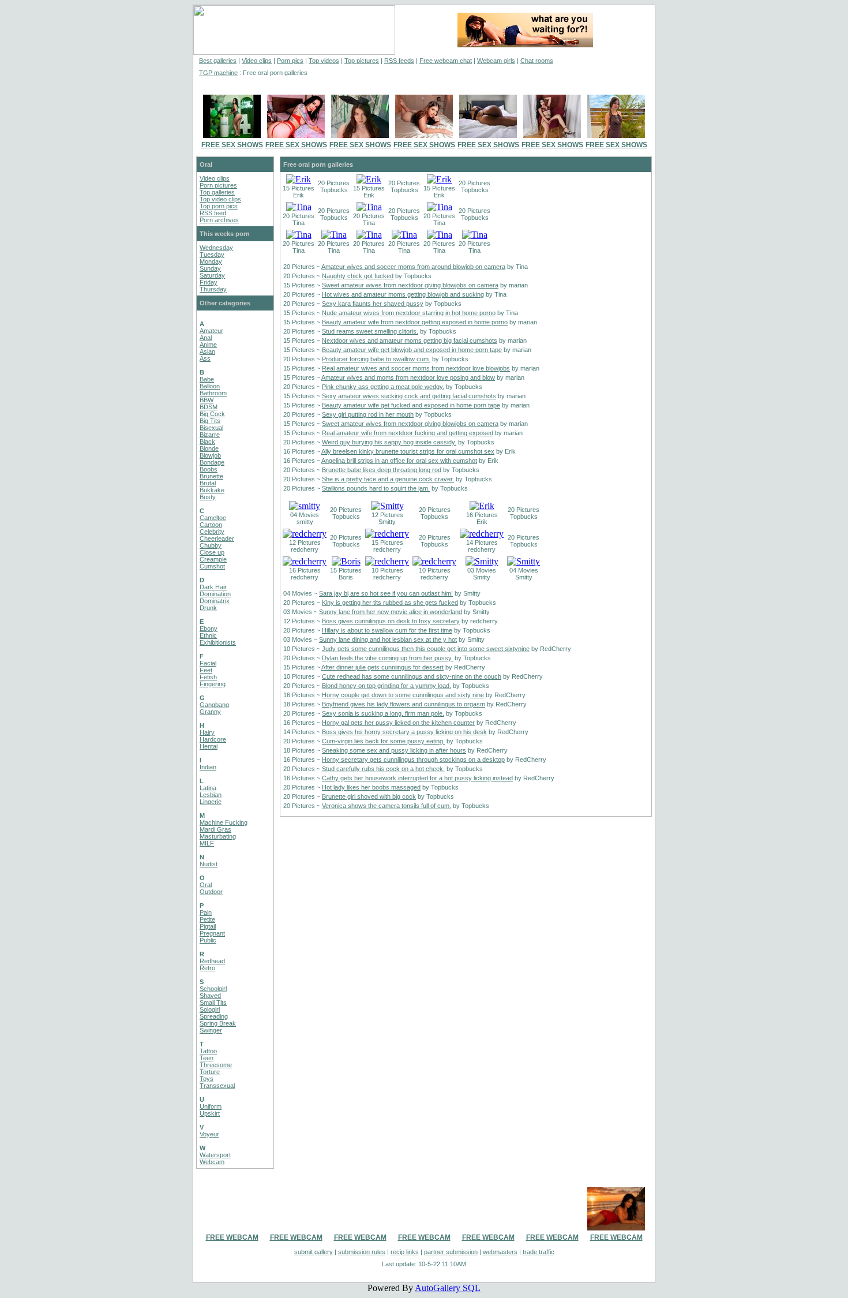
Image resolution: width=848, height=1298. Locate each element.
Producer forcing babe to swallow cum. (376, 359)
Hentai (208, 746)
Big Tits (210, 420)
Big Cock (212, 413)
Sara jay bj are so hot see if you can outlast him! (386, 593)
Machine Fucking (223, 822)
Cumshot (212, 566)
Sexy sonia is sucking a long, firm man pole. (383, 713)
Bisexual (211, 427)
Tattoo (208, 1051)
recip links (405, 1251)
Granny (210, 711)
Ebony (208, 628)
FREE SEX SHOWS (232, 145)
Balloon (210, 386)
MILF (207, 843)
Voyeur (209, 1134)
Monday (211, 261)
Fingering (213, 683)
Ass (205, 358)
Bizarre (210, 434)
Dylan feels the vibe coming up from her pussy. (387, 657)
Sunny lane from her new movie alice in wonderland (390, 611)
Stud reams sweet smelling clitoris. (370, 331)
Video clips (257, 60)
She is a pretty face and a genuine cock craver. (388, 479)
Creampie (213, 559)
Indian (208, 767)
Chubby (211, 545)
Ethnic (208, 635)
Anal (206, 337)
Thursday (213, 289)
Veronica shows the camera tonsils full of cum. (386, 805)
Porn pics (290, 60)
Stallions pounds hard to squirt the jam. (376, 488)
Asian (207, 351)
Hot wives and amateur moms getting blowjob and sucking (403, 294)
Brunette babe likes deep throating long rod (381, 469)
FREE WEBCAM (232, 1237)
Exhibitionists (218, 642)
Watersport (215, 1154)
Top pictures (361, 60)
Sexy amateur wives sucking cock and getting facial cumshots (409, 395)
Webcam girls (496, 60)
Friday (208, 282)
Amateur (211, 330)
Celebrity (212, 531)
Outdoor (211, 891)
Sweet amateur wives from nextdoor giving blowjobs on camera (410, 285)
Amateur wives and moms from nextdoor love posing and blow (408, 377)
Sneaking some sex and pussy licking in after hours (394, 750)
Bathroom (213, 393)
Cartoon (211, 524)
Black (207, 441)
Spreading (214, 1016)
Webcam (212, 1161)
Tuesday (212, 254)
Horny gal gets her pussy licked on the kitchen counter (398, 722)
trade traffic (538, 1251)
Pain (206, 912)
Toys (206, 1078)
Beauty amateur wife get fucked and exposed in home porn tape (411, 405)
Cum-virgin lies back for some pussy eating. (383, 741)
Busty (208, 496)
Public (208, 940)
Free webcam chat (445, 60)
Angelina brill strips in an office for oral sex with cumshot (399, 460)
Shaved (210, 995)
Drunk (208, 607)
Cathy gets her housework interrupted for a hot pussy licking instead (417, 778)
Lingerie (211, 801)
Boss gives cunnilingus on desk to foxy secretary (391, 621)
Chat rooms (536, 60)
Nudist (208, 864)
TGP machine (218, 72)
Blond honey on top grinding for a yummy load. (386, 685)
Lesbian (211, 794)
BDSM (208, 406)
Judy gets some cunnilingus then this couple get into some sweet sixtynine (426, 648)
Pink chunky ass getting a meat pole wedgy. (383, 386)
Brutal (208, 483)
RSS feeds (399, 60)
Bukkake (212, 490)
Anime (208, 344)
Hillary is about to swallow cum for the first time (387, 630)
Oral (206, 884)
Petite (207, 919)
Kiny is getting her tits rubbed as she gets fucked (390, 602)
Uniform (211, 1106)
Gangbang (214, 704)
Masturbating (218, 836)
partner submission (451, 1251)
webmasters (500, 1251)
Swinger (211, 1030)
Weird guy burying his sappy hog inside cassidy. (389, 442)
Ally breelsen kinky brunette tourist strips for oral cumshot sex (407, 451)
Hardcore (213, 739)
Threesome (216, 1064)
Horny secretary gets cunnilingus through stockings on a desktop (413, 759)
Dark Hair (213, 586)
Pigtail (208, 926)
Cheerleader (217, 538)
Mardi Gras (215, 829)
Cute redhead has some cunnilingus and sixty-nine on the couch (411, 676)
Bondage (212, 462)
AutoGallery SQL (448, 1288)
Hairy (207, 732)
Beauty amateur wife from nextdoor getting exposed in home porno (415, 322)
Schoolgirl (213, 988)
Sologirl (210, 1009)
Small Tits (213, 1002)
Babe (207, 379)
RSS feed (213, 213)
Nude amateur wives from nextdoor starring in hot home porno (409, 312)
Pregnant (212, 933)
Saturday (212, 275)
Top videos (324, 60)
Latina (208, 787)
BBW (206, 399)
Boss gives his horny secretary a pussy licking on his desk (404, 731)
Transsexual (217, 1085)
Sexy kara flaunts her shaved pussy (372, 303)
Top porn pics (219, 206)
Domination (215, 593)
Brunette (211, 476)
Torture (210, 1071)
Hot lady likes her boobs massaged (371, 787)
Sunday (210, 268)
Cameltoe (213, 517)
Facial (208, 663)
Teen (206, 1057)
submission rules (361, 1251)
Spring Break (218, 1023)
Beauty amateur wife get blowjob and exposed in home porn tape (412, 349)
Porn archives (219, 219)
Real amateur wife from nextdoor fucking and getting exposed (407, 432)
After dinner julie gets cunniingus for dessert (382, 667)
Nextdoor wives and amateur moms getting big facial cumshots (409, 340)
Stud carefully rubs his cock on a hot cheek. (383, 768)
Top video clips (220, 199)
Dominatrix (215, 600)
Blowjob (210, 455)
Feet (206, 670)
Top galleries (217, 192)
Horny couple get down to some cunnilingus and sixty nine (403, 694)
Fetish (208, 677)
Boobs (208, 469)
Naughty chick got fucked (357, 275)
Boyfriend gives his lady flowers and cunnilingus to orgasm (403, 704)
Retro (207, 967)
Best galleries (218, 60)
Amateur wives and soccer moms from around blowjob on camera (413, 266)
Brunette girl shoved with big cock (369, 796)
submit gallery (313, 1251)
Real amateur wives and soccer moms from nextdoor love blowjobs (416, 368)
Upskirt (210, 1113)
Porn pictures (218, 185)
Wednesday (216, 247)
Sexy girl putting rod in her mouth (368, 414)
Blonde (209, 448)
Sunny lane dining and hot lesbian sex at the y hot (388, 639)
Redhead (212, 960)
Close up (212, 552)
